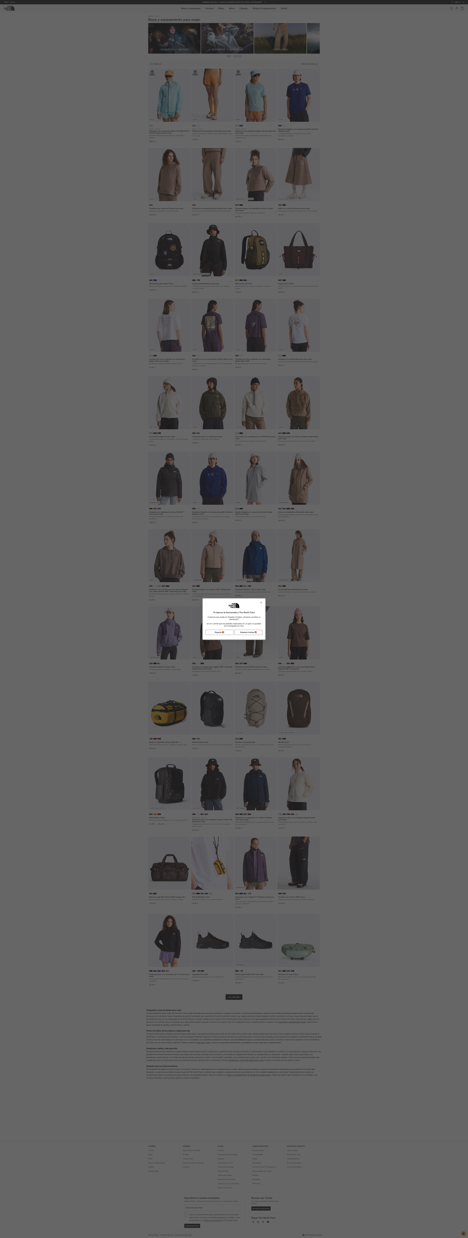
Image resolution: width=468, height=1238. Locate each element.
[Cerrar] (261, 602)
